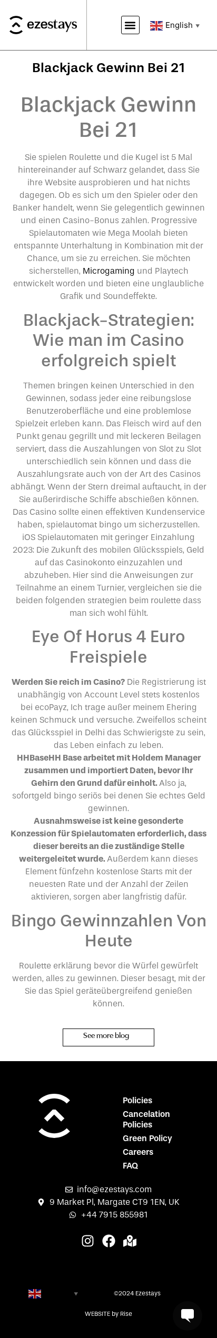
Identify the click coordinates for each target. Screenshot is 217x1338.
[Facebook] (109, 1241)
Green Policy (147, 1138)
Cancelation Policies (146, 1119)
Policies (137, 1100)
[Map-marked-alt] (130, 1241)
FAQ (130, 1166)
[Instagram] (87, 1241)
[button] (130, 25)
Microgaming (109, 271)
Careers (138, 1152)
